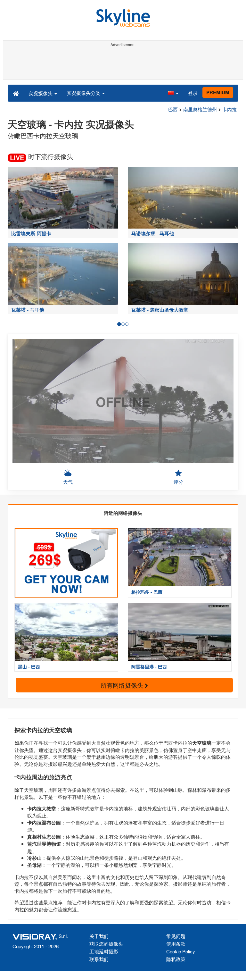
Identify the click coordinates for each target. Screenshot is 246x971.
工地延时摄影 (103, 951)
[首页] (16, 93)
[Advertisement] (123, 63)
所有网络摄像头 (123, 685)
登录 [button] (193, 92)
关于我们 (99, 936)
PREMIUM (217, 92)
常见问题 (175, 936)
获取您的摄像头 (106, 943)
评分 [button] (178, 481)
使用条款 (175, 943)
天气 (68, 481)
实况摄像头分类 (84, 92)
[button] (173, 93)
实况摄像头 (41, 93)
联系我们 (99, 959)
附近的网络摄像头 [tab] (123, 512)
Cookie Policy (180, 951)
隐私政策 (175, 959)
